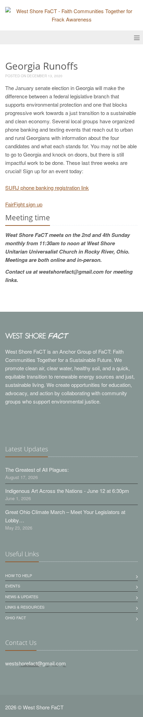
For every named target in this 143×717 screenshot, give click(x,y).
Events (12, 585)
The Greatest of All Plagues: (37, 469)
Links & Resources (24, 607)
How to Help (18, 575)
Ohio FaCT (15, 617)
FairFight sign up (23, 204)
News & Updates (21, 596)
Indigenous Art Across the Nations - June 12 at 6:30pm (67, 490)
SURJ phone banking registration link (47, 187)
